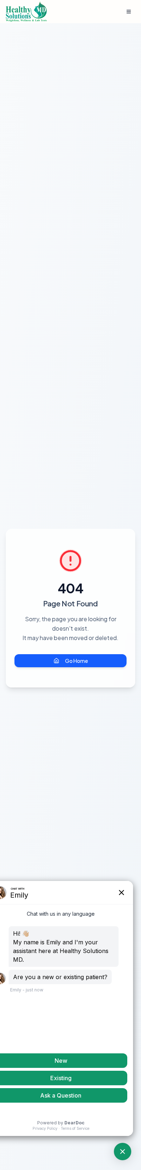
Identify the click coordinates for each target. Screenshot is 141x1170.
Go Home (76, 660)
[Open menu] (128, 11)
